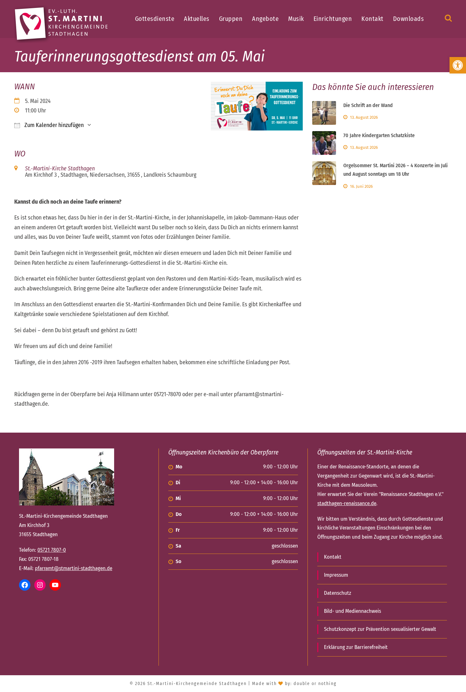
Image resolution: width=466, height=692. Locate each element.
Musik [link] (296, 18)
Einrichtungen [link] (333, 18)
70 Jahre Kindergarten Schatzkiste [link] (379, 135)
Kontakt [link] (372, 18)
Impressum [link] (336, 575)
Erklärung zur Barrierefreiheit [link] (356, 647)
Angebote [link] (265, 18)
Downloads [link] (408, 18)
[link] (458, 65)
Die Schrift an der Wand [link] (368, 105)
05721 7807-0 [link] (51, 550)
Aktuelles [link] (197, 18)
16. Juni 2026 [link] (361, 186)
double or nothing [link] (315, 683)
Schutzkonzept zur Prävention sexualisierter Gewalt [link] (380, 629)
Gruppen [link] (231, 18)
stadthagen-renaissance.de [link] (346, 503)
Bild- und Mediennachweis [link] (352, 611)
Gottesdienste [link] (155, 18)
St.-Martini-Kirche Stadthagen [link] (60, 168)
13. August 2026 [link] (364, 117)
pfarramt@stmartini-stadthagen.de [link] (73, 568)
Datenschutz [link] (337, 593)
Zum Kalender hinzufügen (53, 125)
